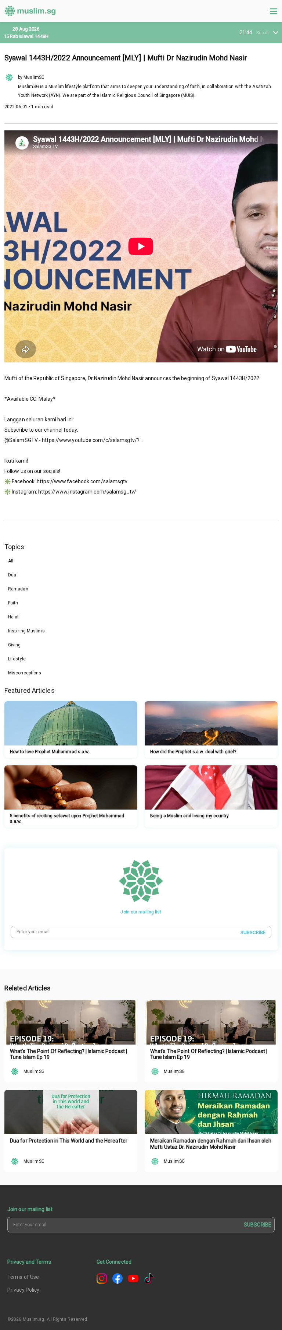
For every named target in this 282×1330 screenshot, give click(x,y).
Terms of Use (23, 1277)
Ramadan (18, 589)
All (10, 561)
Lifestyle (17, 659)
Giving (14, 645)
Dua (12, 575)
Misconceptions (24, 672)
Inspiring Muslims (26, 631)
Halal (13, 617)
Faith (13, 603)
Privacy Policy (23, 1290)
